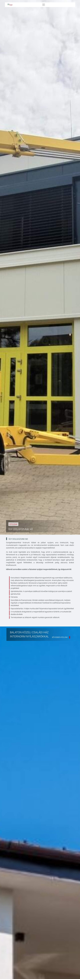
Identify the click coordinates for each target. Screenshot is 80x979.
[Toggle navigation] (43, 4)
